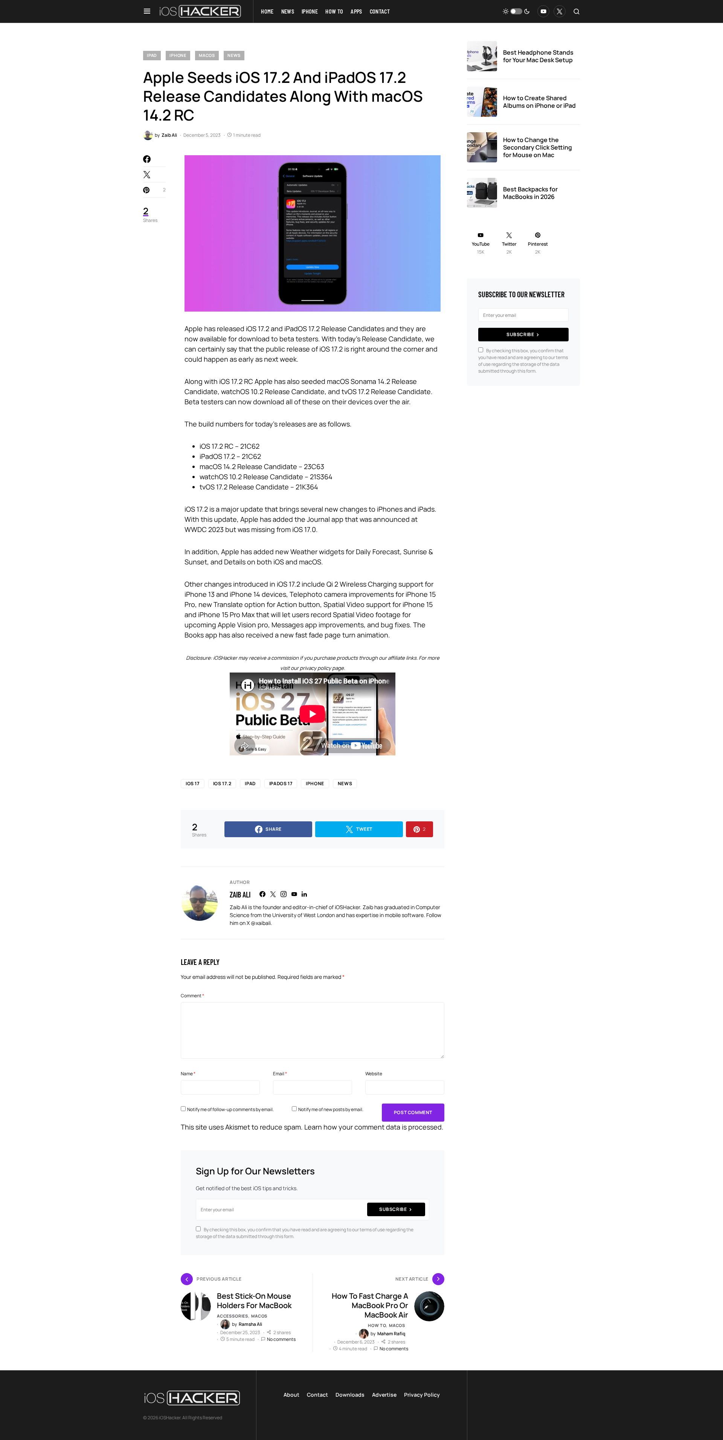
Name (188, 1073)
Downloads (350, 1394)
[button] (147, 11)
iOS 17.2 (222, 783)
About (291, 1394)
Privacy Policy (422, 1394)
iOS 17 (193, 783)
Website (373, 1073)
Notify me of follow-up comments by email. (230, 1109)
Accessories (232, 1316)
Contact (317, 1394)
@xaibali (261, 922)
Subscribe (393, 1209)
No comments (281, 1339)
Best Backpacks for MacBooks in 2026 (530, 193)
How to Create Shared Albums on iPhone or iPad (539, 102)
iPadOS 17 (280, 783)
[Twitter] (560, 11)
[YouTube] (543, 11)
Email (280, 1073)
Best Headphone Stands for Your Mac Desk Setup (538, 56)
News (234, 55)
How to (377, 1325)
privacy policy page (322, 668)
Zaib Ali (240, 894)
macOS (207, 55)
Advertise (384, 1394)
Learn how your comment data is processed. (374, 1126)
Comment (192, 995)
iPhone (177, 55)
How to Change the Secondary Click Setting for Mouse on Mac (537, 147)
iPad (152, 55)
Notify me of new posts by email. (330, 1109)
